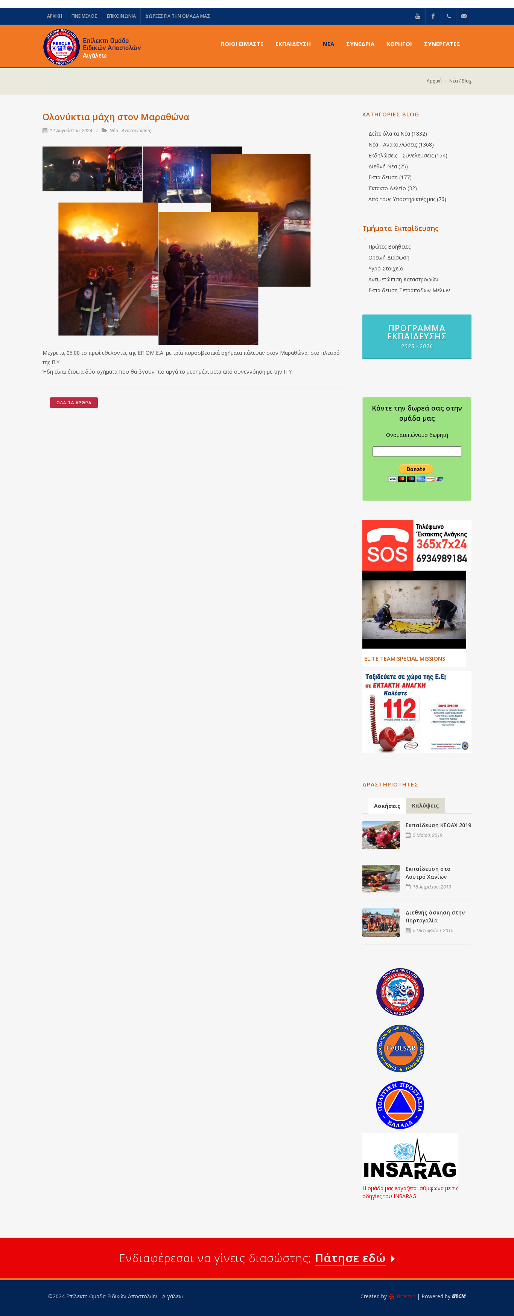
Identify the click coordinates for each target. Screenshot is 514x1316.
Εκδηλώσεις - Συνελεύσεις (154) (407, 155)
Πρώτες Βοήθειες (389, 246)
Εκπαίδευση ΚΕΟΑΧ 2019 (438, 825)
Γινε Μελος (84, 16)
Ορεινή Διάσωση (388, 257)
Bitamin (406, 1296)
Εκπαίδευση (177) (390, 177)
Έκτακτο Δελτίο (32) (392, 188)
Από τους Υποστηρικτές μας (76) (407, 199)
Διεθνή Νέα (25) (388, 166)
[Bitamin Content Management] (459, 1296)
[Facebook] (433, 16)
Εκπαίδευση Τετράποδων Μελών (409, 290)
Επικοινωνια (121, 16)
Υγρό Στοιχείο (385, 268)
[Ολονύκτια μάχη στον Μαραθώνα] (93, 169)
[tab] (387, 805)
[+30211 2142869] (448, 16)
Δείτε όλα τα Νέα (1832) (397, 133)
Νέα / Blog (460, 81)
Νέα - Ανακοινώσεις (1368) (401, 144)
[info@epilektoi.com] (463, 16)
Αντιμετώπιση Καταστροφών (403, 279)
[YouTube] (417, 16)
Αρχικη (54, 16)
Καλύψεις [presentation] (425, 805)
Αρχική (434, 81)
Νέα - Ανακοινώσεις (130, 130)
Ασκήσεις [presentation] (387, 805)
